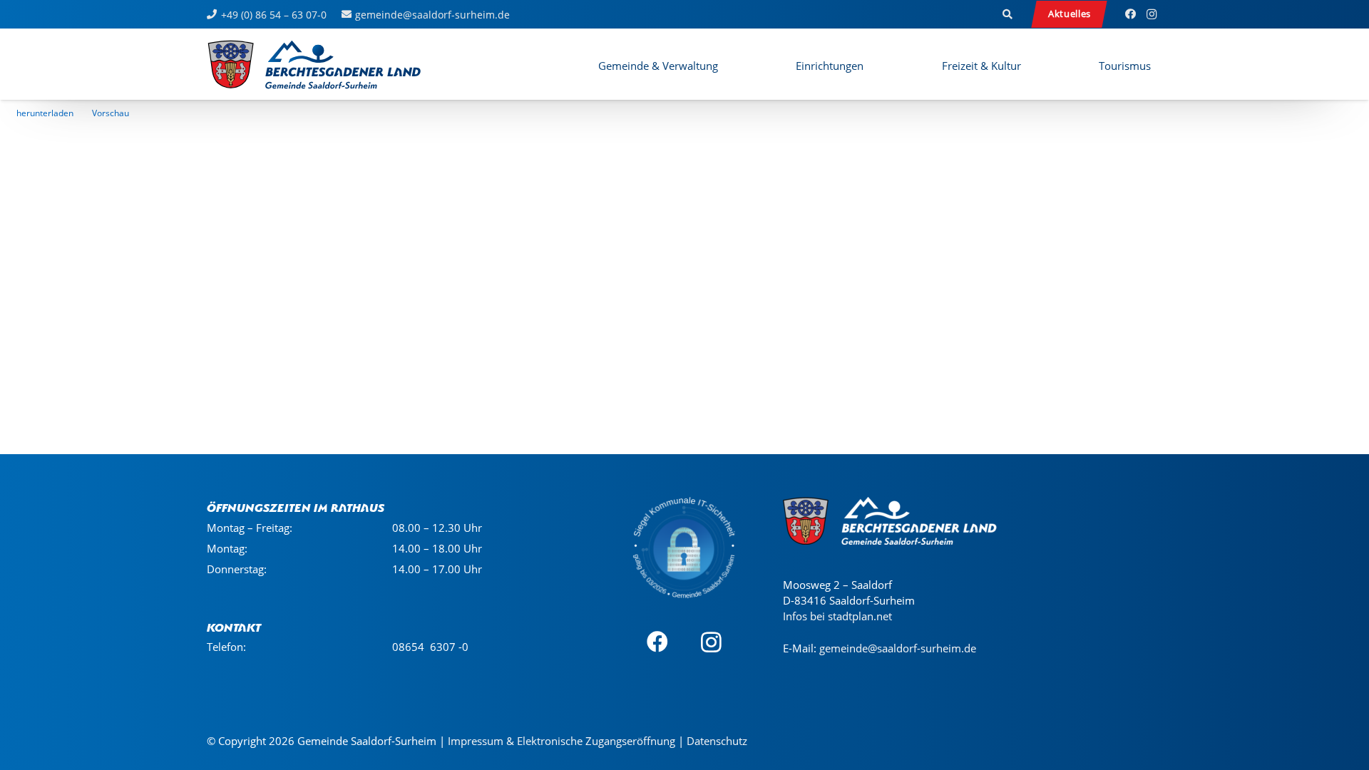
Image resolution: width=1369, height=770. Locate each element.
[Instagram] (1151, 14)
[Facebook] (1130, 14)
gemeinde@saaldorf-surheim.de (897, 648)
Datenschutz (717, 741)
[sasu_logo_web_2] (314, 64)
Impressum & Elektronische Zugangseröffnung (561, 741)
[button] (1008, 14)
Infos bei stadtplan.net (837, 616)
